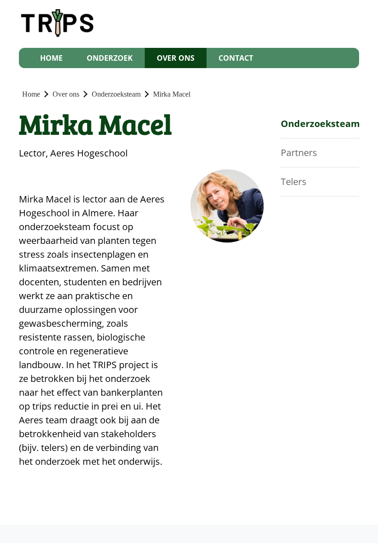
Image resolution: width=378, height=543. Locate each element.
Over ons (66, 94)
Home (51, 58)
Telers (294, 181)
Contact (236, 58)
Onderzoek (110, 58)
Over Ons (176, 58)
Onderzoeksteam (116, 94)
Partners (299, 152)
